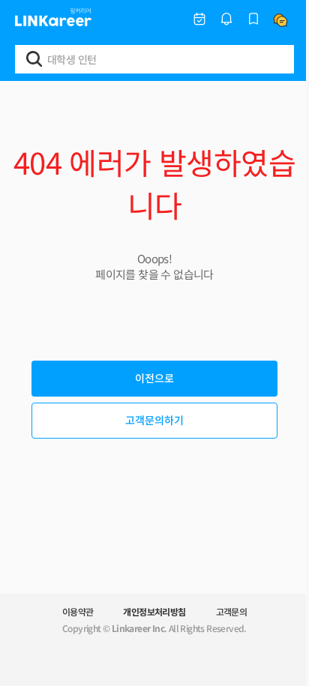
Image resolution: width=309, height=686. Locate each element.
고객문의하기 (154, 419)
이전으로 (154, 377)
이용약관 (78, 611)
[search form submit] (34, 59)
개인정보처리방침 (154, 611)
